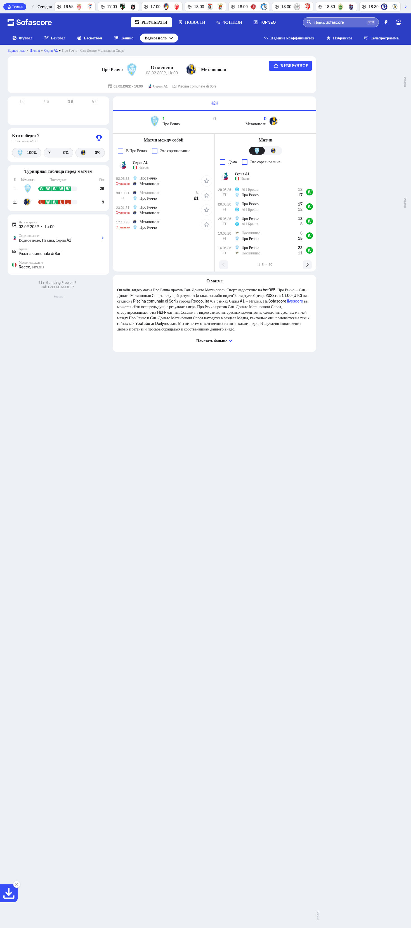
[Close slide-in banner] (16, 884)
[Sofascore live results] (30, 22)
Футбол (25, 38)
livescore (295, 301)
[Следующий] (405, 6)
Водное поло (156, 38)
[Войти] (398, 22)
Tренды (17, 6)
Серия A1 (51, 51)
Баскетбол (93, 38)
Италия (35, 51)
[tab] (214, 103)
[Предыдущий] (33, 6)
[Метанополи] (192, 69)
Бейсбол (58, 38)
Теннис (127, 38)
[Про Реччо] (132, 69)
